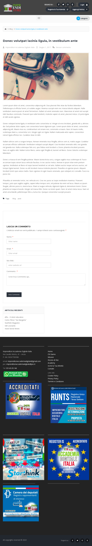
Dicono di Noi (53, 360)
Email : (10, 249)
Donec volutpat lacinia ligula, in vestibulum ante (40, 41)
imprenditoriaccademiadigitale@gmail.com (24, 361)
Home (50, 351)
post (19, 198)
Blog (11, 29)
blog (14, 198)
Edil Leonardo (10, 326)
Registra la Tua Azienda (56, 9)
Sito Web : (10, 260)
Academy (51, 363)
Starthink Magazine (12, 323)
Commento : (12, 271)
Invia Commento (14, 295)
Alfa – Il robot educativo (14, 317)
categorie (84, 18)
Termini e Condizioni (56, 381)
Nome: (10, 237)
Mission (51, 357)
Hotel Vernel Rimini (12, 329)
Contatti (51, 369)
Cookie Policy (53, 375)
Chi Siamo (52, 354)
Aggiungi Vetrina (78, 9)
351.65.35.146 (11, 368)
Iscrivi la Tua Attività (55, 366)
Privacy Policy (53, 378)
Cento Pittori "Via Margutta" (15, 320)
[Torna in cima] (84, 531)
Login (82, 5)
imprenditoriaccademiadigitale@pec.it (20, 364)
